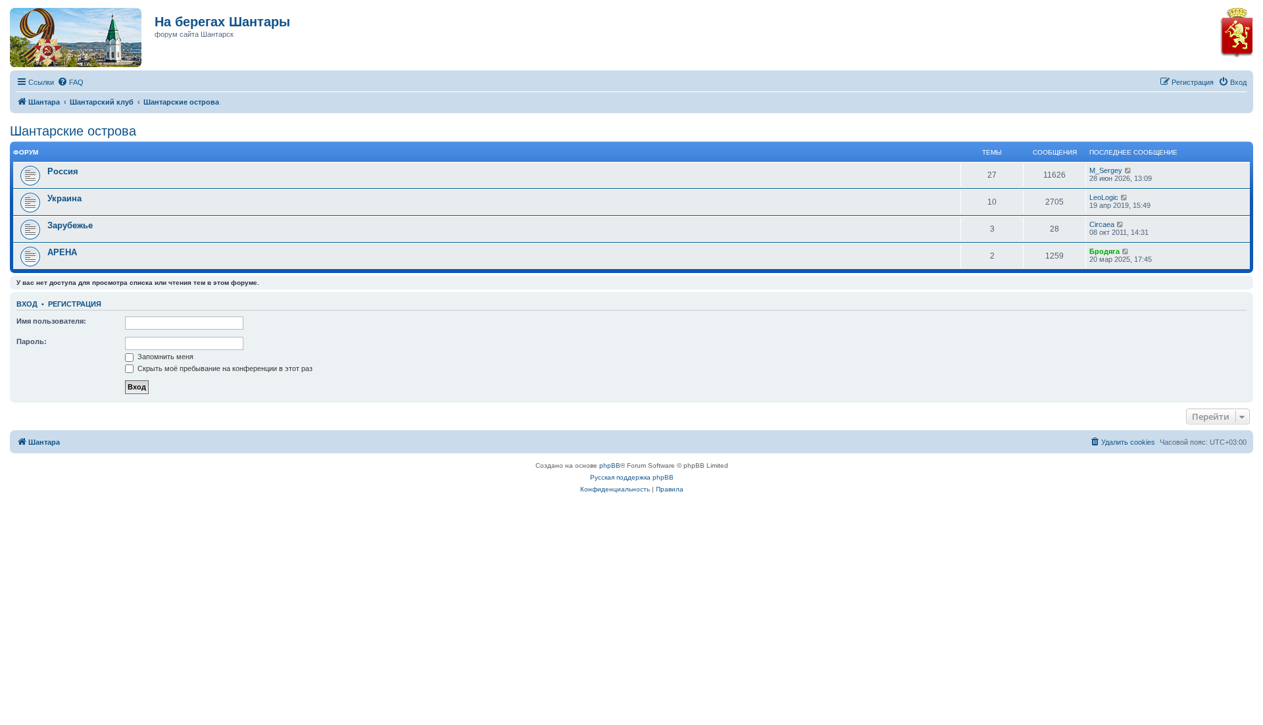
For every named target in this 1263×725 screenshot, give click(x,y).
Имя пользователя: (51, 321)
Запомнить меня (164, 357)
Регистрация (74, 304)
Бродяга (1104, 251)
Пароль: (31, 341)
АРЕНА (62, 252)
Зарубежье (70, 225)
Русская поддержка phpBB (632, 477)
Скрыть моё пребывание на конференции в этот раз (224, 368)
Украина (64, 198)
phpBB (609, 465)
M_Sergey (1105, 170)
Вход (26, 304)
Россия (62, 171)
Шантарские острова (73, 131)
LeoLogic (1103, 197)
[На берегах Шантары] (69, 34)
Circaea (1101, 224)
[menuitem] (70, 82)
